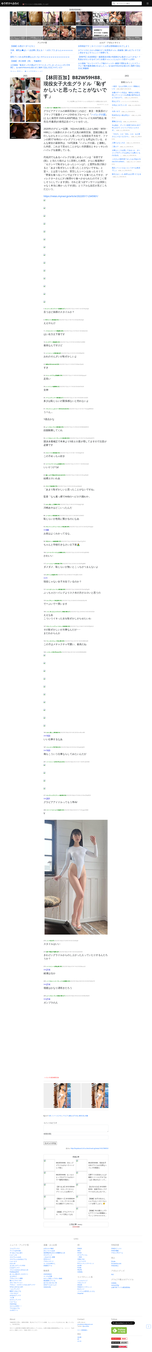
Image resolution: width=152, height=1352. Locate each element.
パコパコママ (81, 1261)
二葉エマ (115, 146)
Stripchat (80, 1293)
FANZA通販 (115, 1251)
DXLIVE (79, 1285)
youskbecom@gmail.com (85, 1324)
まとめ (106, 104)
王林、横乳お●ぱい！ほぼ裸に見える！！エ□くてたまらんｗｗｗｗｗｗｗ (41, 51)
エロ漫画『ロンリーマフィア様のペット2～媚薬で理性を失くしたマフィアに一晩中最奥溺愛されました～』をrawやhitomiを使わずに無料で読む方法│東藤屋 (109, 66)
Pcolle (79, 1268)
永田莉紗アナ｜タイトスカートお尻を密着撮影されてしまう (103, 46)
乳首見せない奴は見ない (121, 115)
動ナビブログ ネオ (15, 1280)
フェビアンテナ (15, 1248)
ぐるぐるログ (14, 1293)
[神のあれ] (33, 113)
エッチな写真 (48, 1276)
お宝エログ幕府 (49, 1248)
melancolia (47, 1287)
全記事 (79, 1337)
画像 (86, 1116)
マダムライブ (81, 1283)
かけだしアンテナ (15, 1300)
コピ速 (12, 1297)
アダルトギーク (49, 1261)
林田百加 (81, 1116)
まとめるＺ (13, 1276)
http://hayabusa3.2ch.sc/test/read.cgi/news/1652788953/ (89, 1148)
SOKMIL (80, 1272)
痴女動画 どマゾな (49, 1281)
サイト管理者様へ (82, 1330)
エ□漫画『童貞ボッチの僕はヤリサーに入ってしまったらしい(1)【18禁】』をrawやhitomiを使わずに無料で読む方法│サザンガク (40, 66)
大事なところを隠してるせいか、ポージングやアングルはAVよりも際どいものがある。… (126, 152)
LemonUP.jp (115, 1285)
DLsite (113, 1261)
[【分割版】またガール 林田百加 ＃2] (100, 1095)
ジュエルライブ (82, 1281)
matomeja (13, 1304)
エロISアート (14, 1310)
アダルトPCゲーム (117, 1253)
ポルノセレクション (16, 1283)
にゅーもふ (13, 1302)
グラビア (65, 1116)
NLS (112, 1274)
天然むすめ (81, 1259)
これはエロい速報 (49, 1257)
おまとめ (12, 1263)
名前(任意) (47, 1134)
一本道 (79, 1257)
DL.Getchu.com (116, 1264)
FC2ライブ (80, 1289)
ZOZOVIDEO (48, 1274)
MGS (79, 1251)
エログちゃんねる (15, 1257)
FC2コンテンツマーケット (85, 1263)
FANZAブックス (116, 1248)
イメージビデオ (57, 1116)
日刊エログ (47, 1259)
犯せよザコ (116, 101)
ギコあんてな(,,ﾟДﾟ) (16, 1253)
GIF (50, 1116)
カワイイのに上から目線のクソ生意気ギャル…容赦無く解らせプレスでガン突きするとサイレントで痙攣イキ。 (109, 51)
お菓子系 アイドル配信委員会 (120, 1287)
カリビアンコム (82, 1255)
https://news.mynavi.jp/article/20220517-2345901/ (71, 196)
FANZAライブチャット (84, 1287)
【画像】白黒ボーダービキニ (22, 46)
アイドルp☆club (15, 1251)
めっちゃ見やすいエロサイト (19, 1274)
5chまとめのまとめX (16, 1287)
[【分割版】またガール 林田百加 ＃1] (62, 1095)
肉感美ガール (48, 1266)
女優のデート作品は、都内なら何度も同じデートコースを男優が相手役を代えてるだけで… (126, 95)
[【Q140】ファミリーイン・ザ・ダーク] (17, 113)
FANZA (79, 1248)
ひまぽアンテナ (15, 1268)
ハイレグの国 (98, 114)
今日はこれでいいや (119, 105)
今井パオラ (116, 111)
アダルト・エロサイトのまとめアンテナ (22, 1285)
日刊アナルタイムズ (50, 1285)
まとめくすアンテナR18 (17, 1266)
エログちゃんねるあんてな (18, 1259)
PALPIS (79, 1270)
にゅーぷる (13, 1255)
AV (78, 1339)
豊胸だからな (117, 121)
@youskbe (86, 1326)
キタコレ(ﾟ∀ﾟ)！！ (16, 1306)
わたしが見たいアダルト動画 (53, 1278)
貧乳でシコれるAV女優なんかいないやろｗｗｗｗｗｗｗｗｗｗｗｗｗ (40, 57)
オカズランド (48, 1255)
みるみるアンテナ (15, 1295)
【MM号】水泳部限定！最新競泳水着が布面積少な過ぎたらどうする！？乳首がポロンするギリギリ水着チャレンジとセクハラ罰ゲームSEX (109, 58)
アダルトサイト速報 (16, 1278)
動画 (70, 1116)
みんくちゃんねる (49, 1251)
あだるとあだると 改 (50, 1283)
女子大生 (75, 1116)
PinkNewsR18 (14, 1272)
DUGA (79, 1253)
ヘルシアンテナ (15, 1289)
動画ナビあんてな (15, 1291)
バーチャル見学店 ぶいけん (86, 1291)
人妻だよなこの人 (118, 143)
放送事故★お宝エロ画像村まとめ (54, 1253)
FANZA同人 (115, 1266)
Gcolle (79, 1266)
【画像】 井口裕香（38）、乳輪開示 (25, 61)
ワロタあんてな (15, 1308)
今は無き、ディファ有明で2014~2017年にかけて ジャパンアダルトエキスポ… (126, 127)
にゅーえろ (13, 1261)
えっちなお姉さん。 (50, 1263)
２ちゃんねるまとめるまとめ (19, 1270)
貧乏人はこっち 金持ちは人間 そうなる (126, 174)
